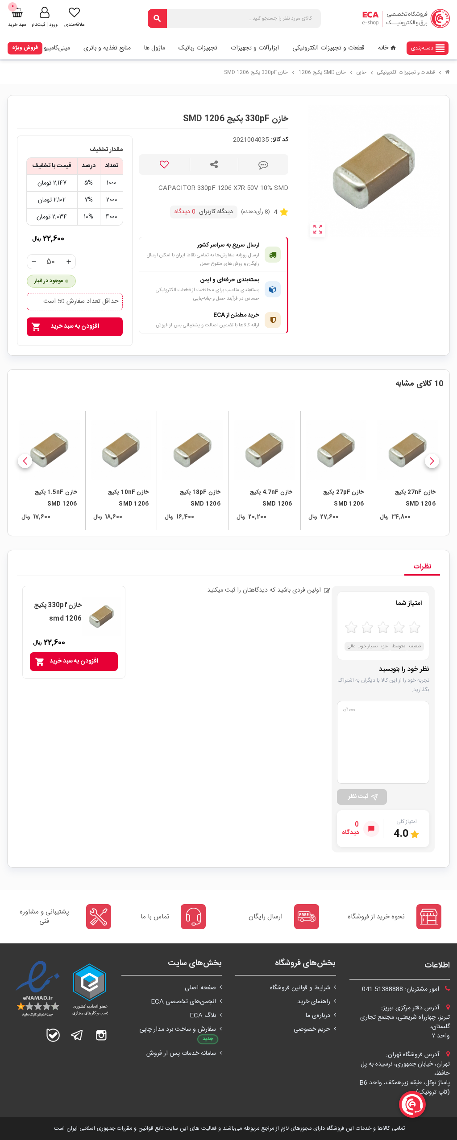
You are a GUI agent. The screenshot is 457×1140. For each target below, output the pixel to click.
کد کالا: (279, 140)
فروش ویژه (25, 47)
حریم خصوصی (312, 1029)
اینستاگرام (101, 1035)
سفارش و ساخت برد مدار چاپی (177, 1029)
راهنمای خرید (313, 1001)
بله (53, 1035)
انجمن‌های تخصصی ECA (183, 1001)
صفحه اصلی (200, 988)
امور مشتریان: (401, 989)
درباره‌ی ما (318, 1015)
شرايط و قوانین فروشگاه (300, 988)
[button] (432, 461)
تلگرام (77, 1035)
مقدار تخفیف (106, 150)
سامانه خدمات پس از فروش (181, 1053)
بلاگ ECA (203, 1015)
